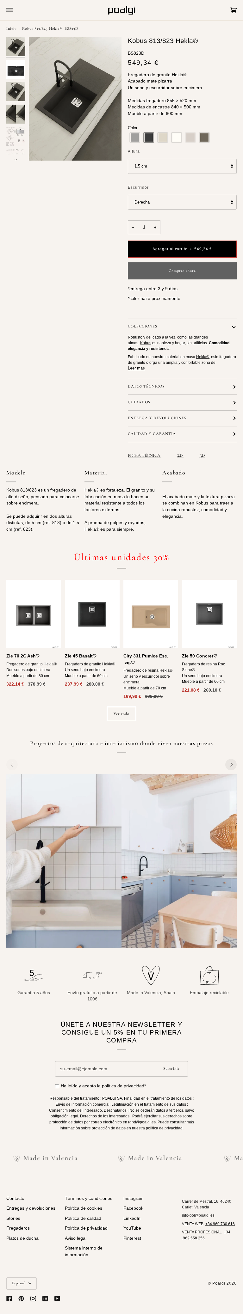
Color (132, 127)
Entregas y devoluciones (30, 1208)
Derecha (142, 202)
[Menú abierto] (15, 10)
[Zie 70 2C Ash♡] (33, 614)
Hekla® (202, 357)
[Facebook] (9, 1298)
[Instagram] (33, 1298)
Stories (13, 1218)
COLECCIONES (142, 326)
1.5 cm (140, 166)
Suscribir (171, 1068)
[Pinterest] (21, 1298)
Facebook (133, 1208)
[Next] (231, 764)
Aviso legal (75, 1238)
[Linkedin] (45, 1298)
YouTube (132, 1228)
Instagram (133, 1198)
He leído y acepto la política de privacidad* (103, 1086)
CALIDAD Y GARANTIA (152, 433)
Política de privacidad (86, 1228)
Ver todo (121, 714)
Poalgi (218, 1283)
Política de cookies (83, 1208)
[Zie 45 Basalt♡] (92, 614)
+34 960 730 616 (220, 1224)
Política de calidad (83, 1218)
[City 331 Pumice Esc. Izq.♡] (150, 614)
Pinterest (132, 1238)
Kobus (145, 343)
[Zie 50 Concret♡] (209, 614)
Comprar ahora (182, 270)
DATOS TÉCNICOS (146, 386)
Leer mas (136, 368)
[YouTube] (57, 1298)
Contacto (15, 1198)
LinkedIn (131, 1218)
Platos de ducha (22, 1238)
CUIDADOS (139, 402)
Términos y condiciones (88, 1198)
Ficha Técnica (144, 455)
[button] (134, 137)
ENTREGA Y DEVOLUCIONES (157, 418)
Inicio (11, 28)
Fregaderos (18, 1228)
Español (19, 1283)
